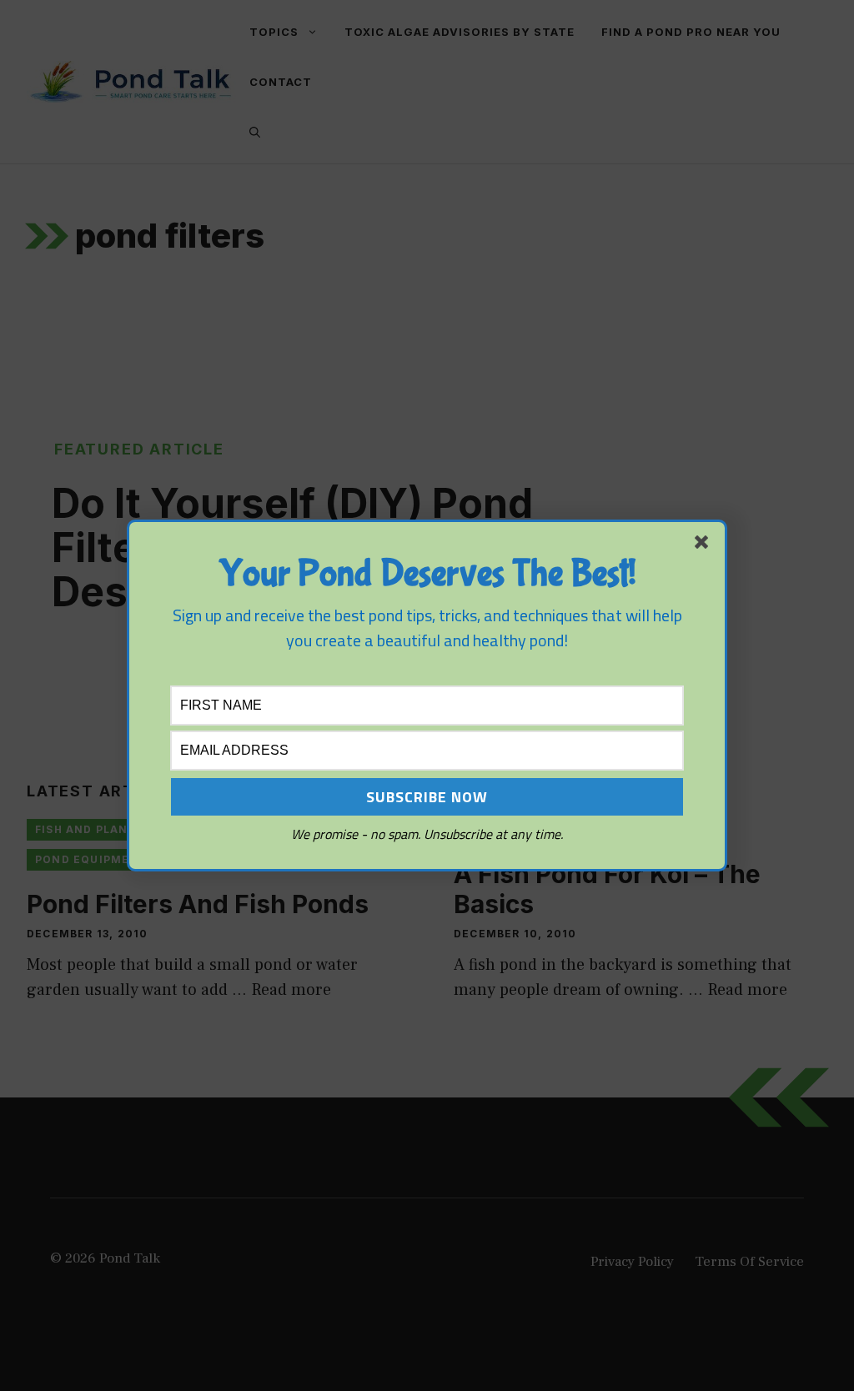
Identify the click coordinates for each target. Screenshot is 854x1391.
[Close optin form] (705, 545)
